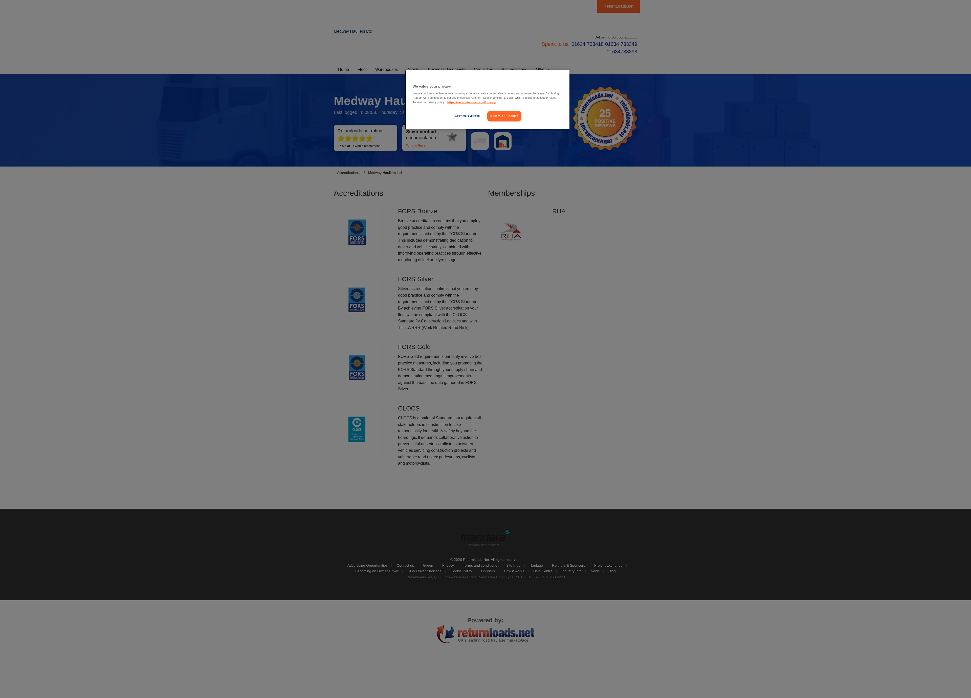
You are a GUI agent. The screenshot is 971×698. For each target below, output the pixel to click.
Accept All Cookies (504, 115)
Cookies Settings (467, 115)
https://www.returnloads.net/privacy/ (471, 102)
